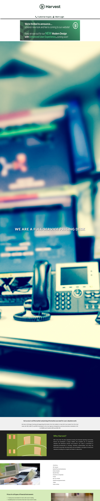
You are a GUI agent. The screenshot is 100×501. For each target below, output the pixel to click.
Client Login (59, 17)
